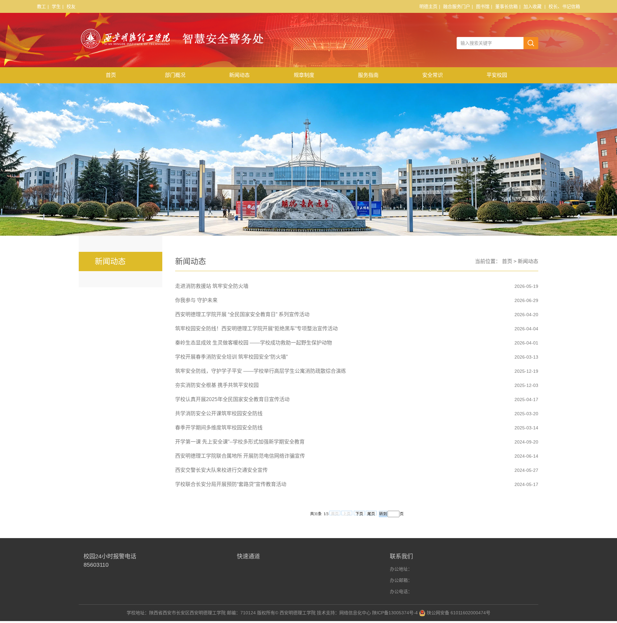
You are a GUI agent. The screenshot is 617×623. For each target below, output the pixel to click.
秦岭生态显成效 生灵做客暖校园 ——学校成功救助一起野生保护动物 (253, 342)
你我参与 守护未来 (196, 300)
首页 (111, 75)
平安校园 (497, 75)
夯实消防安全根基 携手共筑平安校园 (217, 385)
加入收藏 (532, 6)
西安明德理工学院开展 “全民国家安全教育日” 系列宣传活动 (242, 314)
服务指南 (368, 75)
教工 (41, 6)
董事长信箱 (506, 6)
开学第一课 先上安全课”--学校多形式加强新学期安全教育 (240, 441)
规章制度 (304, 75)
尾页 (371, 513)
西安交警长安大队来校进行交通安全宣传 (221, 470)
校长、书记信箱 (564, 6)
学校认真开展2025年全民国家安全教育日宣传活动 (232, 399)
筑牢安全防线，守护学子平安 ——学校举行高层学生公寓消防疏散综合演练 (260, 371)
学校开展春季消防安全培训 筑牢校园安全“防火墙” (231, 357)
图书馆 (482, 6)
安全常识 (432, 75)
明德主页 (428, 6)
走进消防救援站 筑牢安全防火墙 (211, 286)
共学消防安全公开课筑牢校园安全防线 (219, 413)
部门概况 (175, 75)
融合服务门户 (456, 6)
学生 (56, 6)
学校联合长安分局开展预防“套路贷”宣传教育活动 (230, 484)
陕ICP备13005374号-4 (395, 612)
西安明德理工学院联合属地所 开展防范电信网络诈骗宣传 (240, 456)
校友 (71, 6)
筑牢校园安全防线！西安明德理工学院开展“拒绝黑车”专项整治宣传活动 (256, 328)
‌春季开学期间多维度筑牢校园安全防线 (219, 427)
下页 (359, 513)
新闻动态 (239, 75)
